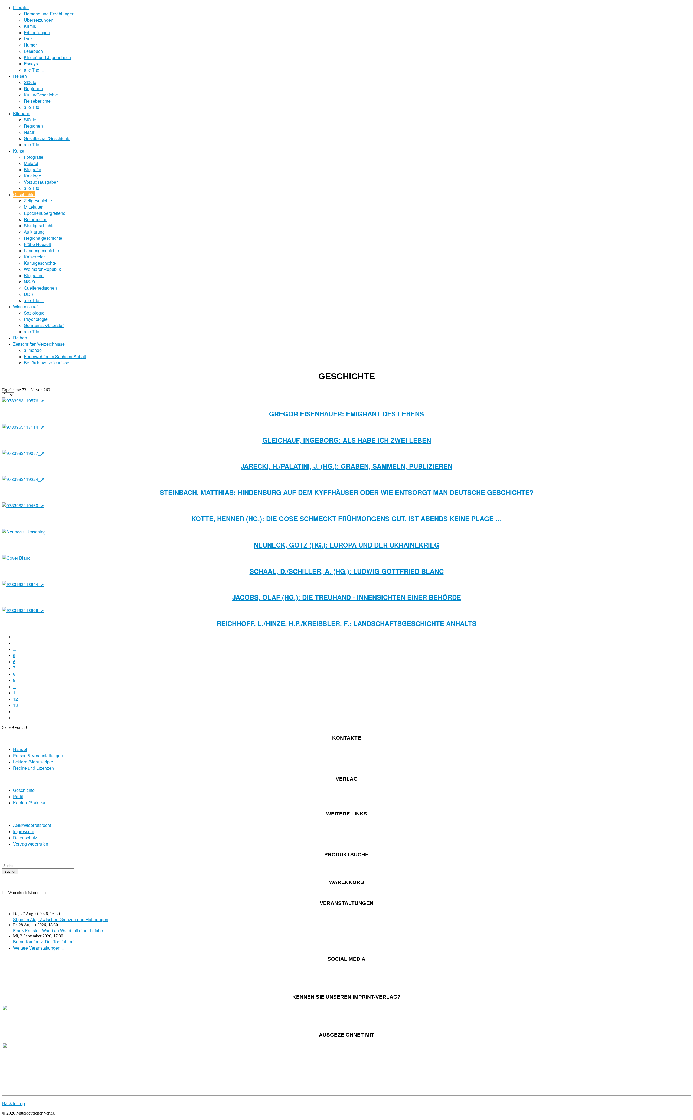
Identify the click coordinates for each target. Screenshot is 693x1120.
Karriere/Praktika (29, 802)
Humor (30, 45)
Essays (31, 63)
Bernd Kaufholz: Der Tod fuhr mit (44, 941)
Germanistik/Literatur (44, 325)
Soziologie (34, 313)
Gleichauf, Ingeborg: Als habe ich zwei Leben (346, 440)
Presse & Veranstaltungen (38, 755)
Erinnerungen (37, 32)
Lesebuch (33, 51)
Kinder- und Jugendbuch (47, 57)
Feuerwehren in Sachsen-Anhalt (55, 356)
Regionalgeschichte (43, 238)
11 (15, 693)
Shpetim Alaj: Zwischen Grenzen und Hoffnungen (60, 919)
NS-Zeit (31, 282)
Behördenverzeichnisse (46, 363)
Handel (20, 749)
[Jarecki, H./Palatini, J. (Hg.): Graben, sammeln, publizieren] (23, 453)
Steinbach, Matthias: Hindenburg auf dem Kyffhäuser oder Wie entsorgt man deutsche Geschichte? (347, 492)
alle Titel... (34, 70)
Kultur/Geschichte (41, 95)
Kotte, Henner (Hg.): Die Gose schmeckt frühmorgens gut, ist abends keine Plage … (346, 518)
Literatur (21, 7)
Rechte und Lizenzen (33, 768)
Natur (29, 132)
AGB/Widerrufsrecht (32, 825)
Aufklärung (34, 232)
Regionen (33, 88)
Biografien (34, 275)
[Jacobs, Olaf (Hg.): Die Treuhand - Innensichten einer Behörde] (23, 584)
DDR (29, 294)
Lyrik (28, 38)
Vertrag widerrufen (30, 844)
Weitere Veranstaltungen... (38, 948)
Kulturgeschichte (40, 263)
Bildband (21, 113)
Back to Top (13, 1103)
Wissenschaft (26, 306)
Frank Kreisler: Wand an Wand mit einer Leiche (58, 930)
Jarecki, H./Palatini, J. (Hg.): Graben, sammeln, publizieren (346, 466)
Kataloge (32, 176)
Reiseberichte (37, 101)
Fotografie (33, 157)
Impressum (23, 831)
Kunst (18, 151)
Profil (18, 796)
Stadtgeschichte (39, 225)
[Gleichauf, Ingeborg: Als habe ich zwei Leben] (23, 427)
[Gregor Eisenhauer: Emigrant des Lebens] (23, 400)
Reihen (20, 338)
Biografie (32, 169)
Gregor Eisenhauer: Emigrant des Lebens (346, 413)
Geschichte (24, 194)
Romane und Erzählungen (49, 14)
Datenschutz (25, 837)
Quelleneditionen (40, 288)
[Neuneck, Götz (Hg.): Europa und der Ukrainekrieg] (24, 532)
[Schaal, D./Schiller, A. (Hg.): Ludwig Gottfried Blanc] (16, 558)
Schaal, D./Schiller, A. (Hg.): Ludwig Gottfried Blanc (347, 571)
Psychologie (36, 319)
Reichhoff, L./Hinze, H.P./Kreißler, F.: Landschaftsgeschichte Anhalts (346, 623)
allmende (33, 350)
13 (15, 705)
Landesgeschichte (41, 250)
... (14, 649)
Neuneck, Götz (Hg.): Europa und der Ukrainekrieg (346, 544)
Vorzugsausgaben (41, 182)
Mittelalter (33, 207)
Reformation (35, 219)
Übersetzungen (38, 20)
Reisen (20, 76)
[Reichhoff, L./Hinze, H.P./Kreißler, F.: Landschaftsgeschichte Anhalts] (23, 610)
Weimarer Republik (42, 269)
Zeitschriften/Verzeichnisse (39, 344)
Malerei (31, 163)
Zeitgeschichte (38, 201)
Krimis (30, 26)
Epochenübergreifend (45, 213)
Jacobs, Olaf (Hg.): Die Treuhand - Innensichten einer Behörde (346, 597)
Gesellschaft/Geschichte (47, 138)
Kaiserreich (35, 257)
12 (15, 699)
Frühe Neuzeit (37, 244)
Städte (30, 82)
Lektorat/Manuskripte (33, 762)
